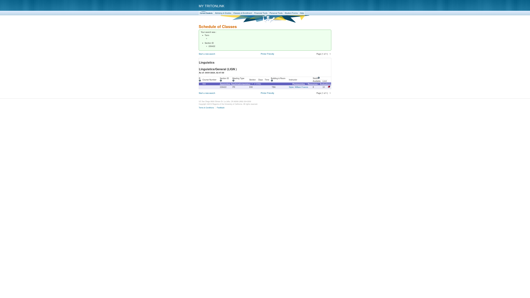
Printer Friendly (267, 53)
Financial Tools (260, 13)
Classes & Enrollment (242, 13)
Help (302, 13)
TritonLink (206, 13)
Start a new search (207, 53)
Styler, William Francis (298, 87)
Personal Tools (276, 13)
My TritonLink (211, 6)
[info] (200, 80)
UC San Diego (315, 6)
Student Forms (291, 13)
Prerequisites (298, 84)
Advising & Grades (223, 13)
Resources (313, 84)
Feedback (220, 107)
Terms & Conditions (206, 107)
